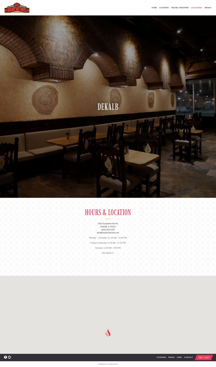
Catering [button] (164, 8)
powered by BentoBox (108, 364)
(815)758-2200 (108, 231)
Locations (197, 8)
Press (171, 357)
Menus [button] (208, 8)
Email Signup (204, 357)
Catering (161, 357)
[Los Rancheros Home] (18, 7)
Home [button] (154, 8)
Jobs (179, 357)
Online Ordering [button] (180, 8)
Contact (188, 357)
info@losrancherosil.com (108, 234)
